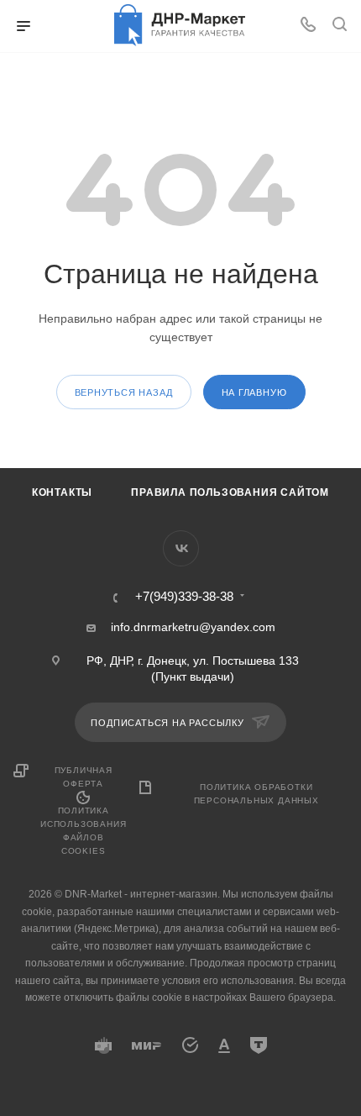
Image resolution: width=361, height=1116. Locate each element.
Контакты (62, 492)
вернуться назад (124, 392)
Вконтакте (181, 548)
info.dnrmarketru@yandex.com (193, 627)
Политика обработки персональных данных (256, 793)
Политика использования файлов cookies (83, 830)
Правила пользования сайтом (230, 492)
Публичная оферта (83, 777)
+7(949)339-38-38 (184, 597)
